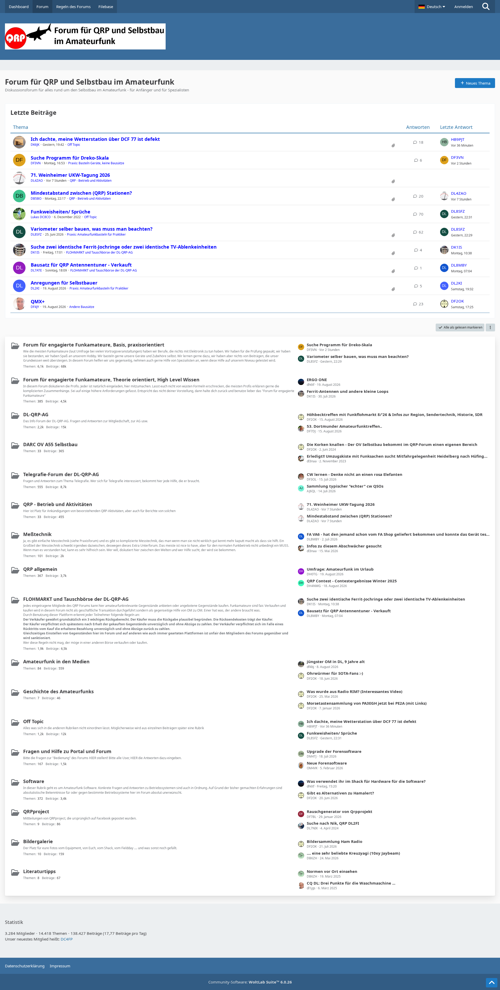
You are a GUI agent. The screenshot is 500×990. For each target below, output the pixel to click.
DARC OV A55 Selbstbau (50, 444)
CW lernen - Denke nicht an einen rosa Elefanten (354, 474)
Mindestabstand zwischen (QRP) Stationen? (81, 193)
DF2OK (457, 301)
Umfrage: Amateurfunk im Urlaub (340, 569)
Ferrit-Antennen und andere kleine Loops (347, 391)
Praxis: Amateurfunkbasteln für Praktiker (96, 234)
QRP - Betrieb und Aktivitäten (90, 180)
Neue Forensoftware (327, 763)
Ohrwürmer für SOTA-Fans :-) (335, 673)
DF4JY (35, 307)
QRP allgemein (40, 569)
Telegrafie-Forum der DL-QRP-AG (61, 474)
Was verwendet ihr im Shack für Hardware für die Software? (366, 781)
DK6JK (35, 144)
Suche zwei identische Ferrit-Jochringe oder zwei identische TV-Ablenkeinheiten (124, 247)
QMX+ (38, 301)
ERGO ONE (317, 379)
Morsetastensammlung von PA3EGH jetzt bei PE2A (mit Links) (367, 703)
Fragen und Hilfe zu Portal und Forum (67, 751)
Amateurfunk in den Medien (56, 661)
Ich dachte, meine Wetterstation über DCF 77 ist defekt (95, 139)
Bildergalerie (38, 841)
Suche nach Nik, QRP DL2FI (333, 823)
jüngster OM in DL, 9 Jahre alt (336, 661)
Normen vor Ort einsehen (332, 871)
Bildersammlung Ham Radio (334, 841)
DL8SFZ (458, 211)
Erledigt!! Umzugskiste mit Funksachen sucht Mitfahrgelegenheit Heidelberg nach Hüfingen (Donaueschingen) (398, 456)
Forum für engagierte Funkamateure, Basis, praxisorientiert (93, 345)
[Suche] (486, 6)
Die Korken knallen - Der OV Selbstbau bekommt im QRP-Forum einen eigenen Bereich (392, 444)
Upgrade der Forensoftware (334, 751)
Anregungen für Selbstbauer (64, 283)
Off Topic (73, 144)
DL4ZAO (37, 180)
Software (33, 781)
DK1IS (35, 252)
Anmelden (463, 6)
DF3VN (36, 163)
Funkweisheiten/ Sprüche (60, 212)
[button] (433, 6)
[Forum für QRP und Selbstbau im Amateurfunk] (250, 36)
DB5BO (36, 198)
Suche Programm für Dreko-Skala (70, 158)
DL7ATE (36, 270)
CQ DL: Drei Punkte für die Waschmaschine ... (351, 883)
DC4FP (67, 939)
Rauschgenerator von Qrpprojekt (339, 811)
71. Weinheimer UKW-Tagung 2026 (70, 175)
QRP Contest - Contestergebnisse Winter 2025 (352, 580)
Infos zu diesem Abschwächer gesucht (344, 545)
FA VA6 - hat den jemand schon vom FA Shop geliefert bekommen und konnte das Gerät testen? (398, 534)
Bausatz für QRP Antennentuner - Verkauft (81, 265)
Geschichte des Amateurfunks (58, 691)
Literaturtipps (39, 871)
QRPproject (36, 811)
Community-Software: (250, 982)
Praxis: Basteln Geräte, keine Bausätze (96, 163)
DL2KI (35, 288)
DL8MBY (459, 265)
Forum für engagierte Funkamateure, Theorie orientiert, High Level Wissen (111, 379)
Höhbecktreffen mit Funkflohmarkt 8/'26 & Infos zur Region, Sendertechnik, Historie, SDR (395, 414)
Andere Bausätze (81, 307)
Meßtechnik (37, 534)
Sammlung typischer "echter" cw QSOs (345, 486)
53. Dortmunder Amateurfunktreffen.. (344, 426)
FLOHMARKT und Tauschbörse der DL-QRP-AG (99, 252)
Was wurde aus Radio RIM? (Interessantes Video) (354, 691)
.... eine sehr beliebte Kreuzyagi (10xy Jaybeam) (353, 853)
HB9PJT (457, 139)
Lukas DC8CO (41, 217)
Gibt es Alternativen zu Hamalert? (340, 793)
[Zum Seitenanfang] (491, 982)
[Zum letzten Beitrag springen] (444, 142)
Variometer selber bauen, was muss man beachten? (92, 229)
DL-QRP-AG (35, 414)
